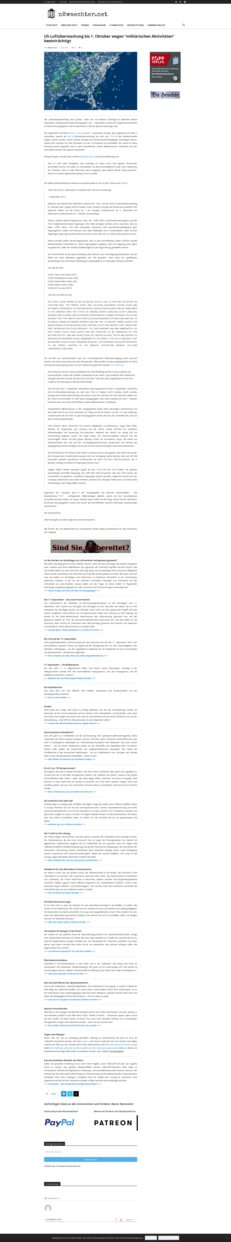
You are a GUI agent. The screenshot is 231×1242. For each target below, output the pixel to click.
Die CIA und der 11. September (60, 638)
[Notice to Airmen (76, 133)
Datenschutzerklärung (168, 1238)
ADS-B (70, 136)
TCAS (112, 136)
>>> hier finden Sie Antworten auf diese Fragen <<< (69, 759)
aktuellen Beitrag (88, 156)
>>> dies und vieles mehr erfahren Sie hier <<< (67, 922)
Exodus (47, 706)
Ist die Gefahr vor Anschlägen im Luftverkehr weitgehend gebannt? (80, 560)
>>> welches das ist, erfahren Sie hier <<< (65, 824)
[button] (183, 25)
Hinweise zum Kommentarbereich (110, 2)
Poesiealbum (99, 25)
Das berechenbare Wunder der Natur (63, 1060)
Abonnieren (90, 1159)
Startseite (51, 25)
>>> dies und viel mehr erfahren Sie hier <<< (66, 973)
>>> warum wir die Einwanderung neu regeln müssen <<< (72, 723)
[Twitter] (70, 1093)
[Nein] (227, 1238)
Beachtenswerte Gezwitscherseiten (82, 2)
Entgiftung (58, 1048)
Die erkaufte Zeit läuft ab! (58, 800)
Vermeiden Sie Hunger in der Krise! (62, 931)
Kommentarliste (156, 25)
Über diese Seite (69, 25)
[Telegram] (185, 2)
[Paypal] (180, 2)
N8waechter (52, 48)
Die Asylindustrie (53, 687)
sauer (84, 1041)
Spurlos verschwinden (55, 1008)
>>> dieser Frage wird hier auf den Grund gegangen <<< (72, 590)
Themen (85, 25)
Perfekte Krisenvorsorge (57, 901)
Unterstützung (135, 25)
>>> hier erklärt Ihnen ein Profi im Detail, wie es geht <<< (72, 1025)
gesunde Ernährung (73, 1048)
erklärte (124, 183)
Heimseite (63, 2)
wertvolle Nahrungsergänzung (101, 1048)
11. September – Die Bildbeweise (61, 664)
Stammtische (116, 25)
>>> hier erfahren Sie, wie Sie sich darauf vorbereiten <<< (73, 860)
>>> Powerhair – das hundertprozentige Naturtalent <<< (72, 1083)
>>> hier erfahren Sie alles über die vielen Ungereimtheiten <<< (75, 655)
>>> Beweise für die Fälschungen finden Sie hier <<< (69, 678)
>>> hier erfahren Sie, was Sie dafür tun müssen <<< (70, 791)
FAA (121, 412)
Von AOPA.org (117, 365)
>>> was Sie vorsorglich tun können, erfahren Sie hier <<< (73, 999)
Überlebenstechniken (55, 960)
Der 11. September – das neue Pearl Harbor (67, 599)
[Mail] (176, 2)
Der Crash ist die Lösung (57, 833)
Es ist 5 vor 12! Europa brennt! (59, 768)
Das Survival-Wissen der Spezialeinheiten (66, 982)
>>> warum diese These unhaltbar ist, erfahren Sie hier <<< (73, 629)
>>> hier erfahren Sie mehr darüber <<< (64, 892)
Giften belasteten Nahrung (121, 1044)
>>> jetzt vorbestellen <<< (57, 697)
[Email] (76, 1093)
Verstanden (151, 1238)
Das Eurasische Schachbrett (58, 732)
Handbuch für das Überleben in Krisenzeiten (67, 869)
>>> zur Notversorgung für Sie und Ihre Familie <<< (69, 951)
